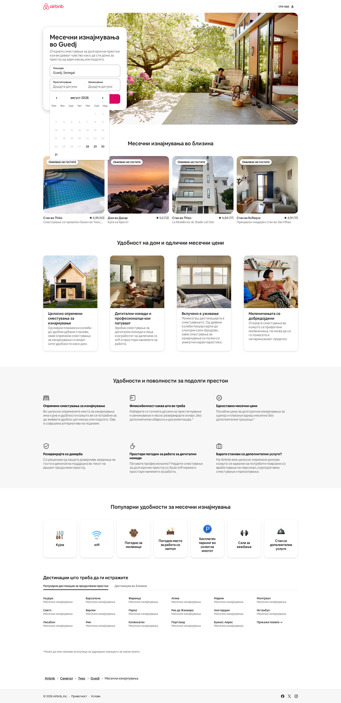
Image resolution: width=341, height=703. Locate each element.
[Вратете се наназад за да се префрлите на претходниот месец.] (57, 98)
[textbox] (67, 86)
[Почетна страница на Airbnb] (53, 6)
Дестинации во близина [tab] (131, 586)
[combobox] (85, 72)
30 (103, 146)
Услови (95, 696)
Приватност (79, 696)
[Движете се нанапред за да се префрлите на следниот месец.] (102, 98)
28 (87, 146)
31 (56, 154)
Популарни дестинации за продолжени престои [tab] (75, 586)
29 (95, 146)
